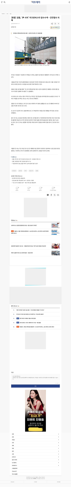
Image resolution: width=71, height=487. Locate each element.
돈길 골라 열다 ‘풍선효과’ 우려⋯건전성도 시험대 (23, 180)
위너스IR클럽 (14, 474)
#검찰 (37, 170)
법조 (10, 13)
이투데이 (3, 13)
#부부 (25, 170)
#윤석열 (20, 170)
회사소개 (12, 482)
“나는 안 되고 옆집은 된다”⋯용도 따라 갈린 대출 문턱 (24, 182)
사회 (7, 13)
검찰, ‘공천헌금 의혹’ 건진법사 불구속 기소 (21, 161)
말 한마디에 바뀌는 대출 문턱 (18, 178)
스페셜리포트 (14, 468)
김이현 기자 (13, 27)
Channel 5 (14, 471)
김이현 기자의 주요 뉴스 (16, 176)
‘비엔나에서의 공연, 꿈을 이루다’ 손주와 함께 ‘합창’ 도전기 (25, 163)
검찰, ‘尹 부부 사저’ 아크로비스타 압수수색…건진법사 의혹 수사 (26, 159)
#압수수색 (31, 170)
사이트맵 (58, 482)
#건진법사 (14, 170)
